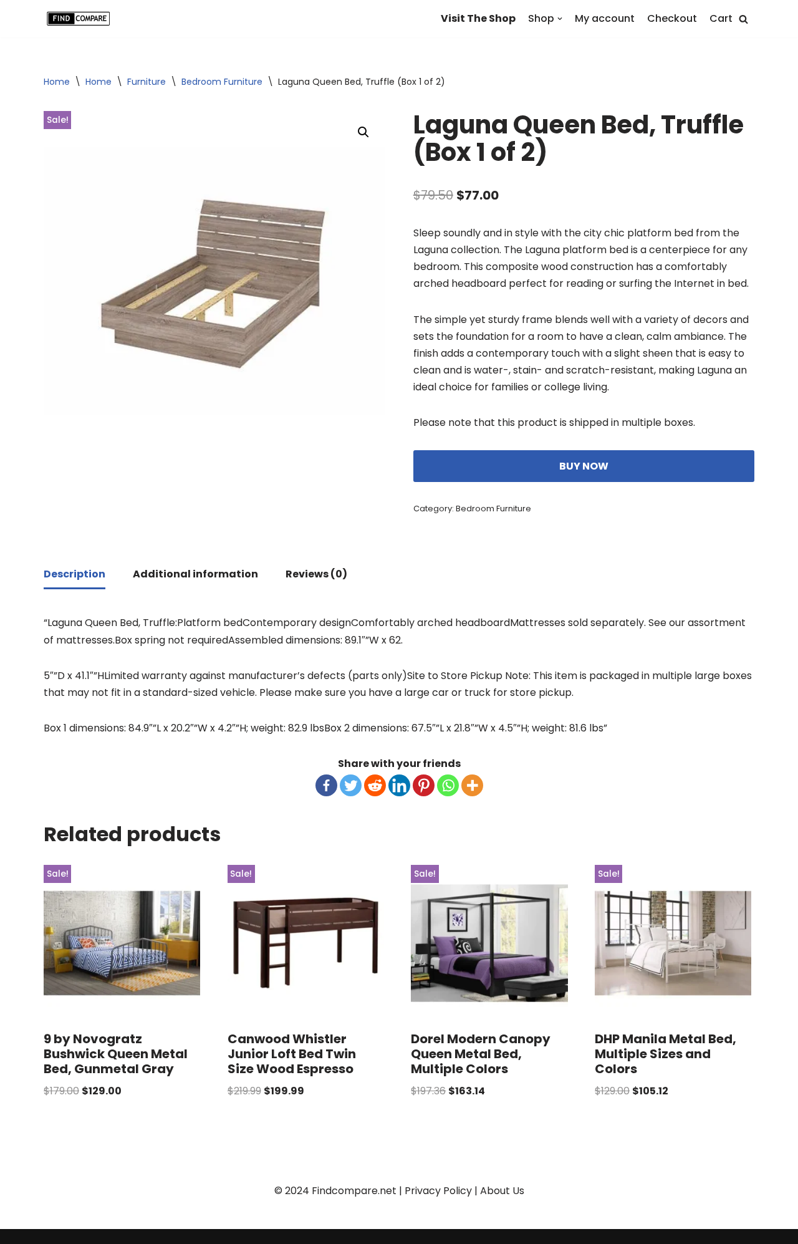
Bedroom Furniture (221, 81)
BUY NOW (583, 466)
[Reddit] (375, 785)
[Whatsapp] (448, 785)
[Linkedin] (399, 785)
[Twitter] (351, 785)
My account (605, 18)
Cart (721, 18)
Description (74, 574)
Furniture (146, 81)
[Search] (743, 19)
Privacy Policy (438, 1191)
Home (57, 81)
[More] (472, 785)
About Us (502, 1191)
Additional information (195, 574)
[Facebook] (326, 785)
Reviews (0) (316, 574)
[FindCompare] (81, 18)
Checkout (672, 18)
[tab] (74, 575)
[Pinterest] (424, 785)
